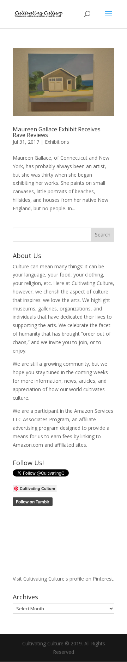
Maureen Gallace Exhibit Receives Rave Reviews (57, 132)
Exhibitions (57, 141)
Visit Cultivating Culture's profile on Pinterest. (63, 578)
